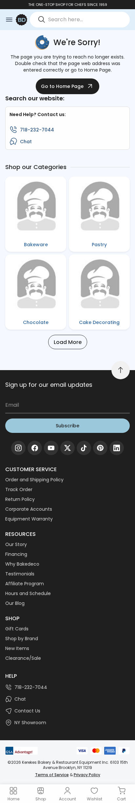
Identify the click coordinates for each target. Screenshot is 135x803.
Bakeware (36, 244)
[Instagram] (18, 448)
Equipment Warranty (29, 519)
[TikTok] (84, 448)
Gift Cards (17, 628)
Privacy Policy (87, 774)
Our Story (16, 544)
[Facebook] (35, 448)
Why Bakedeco (22, 564)
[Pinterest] (100, 448)
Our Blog (15, 603)
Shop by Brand (21, 638)
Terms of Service (52, 774)
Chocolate (35, 322)
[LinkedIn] (116, 448)
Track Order (18, 489)
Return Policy (20, 499)
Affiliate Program (24, 583)
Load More (68, 342)
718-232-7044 (37, 130)
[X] (67, 448)
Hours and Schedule (28, 593)
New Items (17, 648)
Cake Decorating (99, 322)
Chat (26, 141)
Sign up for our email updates (48, 385)
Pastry (99, 244)
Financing (16, 554)
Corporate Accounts (28, 509)
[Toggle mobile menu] (9, 20)
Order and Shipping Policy (34, 479)
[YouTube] (51, 448)
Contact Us (27, 711)
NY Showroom (30, 722)
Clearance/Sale (23, 658)
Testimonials (19, 574)
